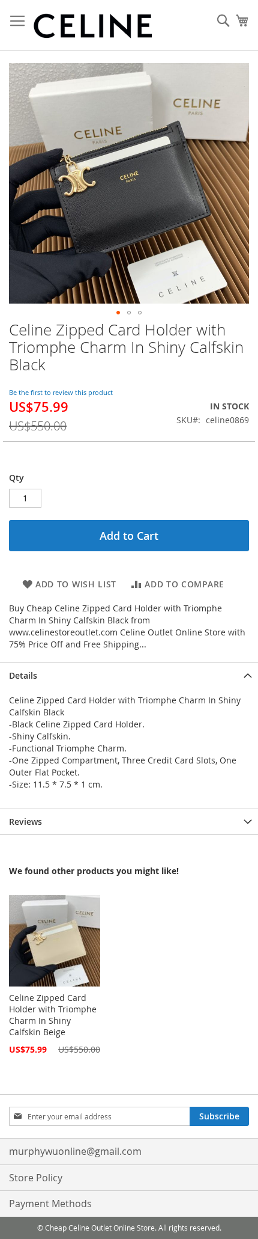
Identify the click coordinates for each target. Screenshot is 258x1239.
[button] (118, 313)
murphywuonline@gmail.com (75, 1151)
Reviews (25, 821)
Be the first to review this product (61, 392)
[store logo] (93, 25)
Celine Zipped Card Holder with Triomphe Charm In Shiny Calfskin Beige (53, 1015)
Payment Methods (50, 1203)
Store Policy (35, 1177)
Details (23, 675)
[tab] (129, 675)
